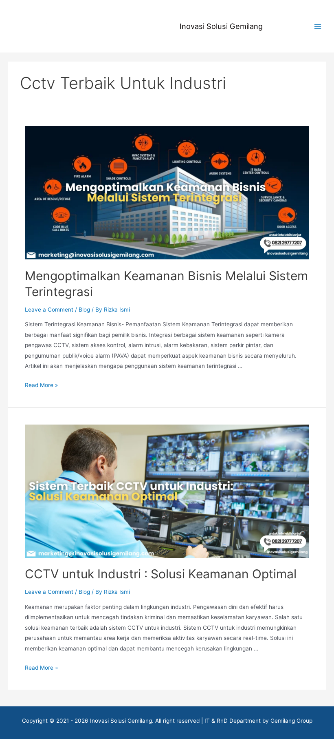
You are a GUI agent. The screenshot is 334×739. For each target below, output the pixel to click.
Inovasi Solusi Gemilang (221, 26)
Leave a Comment (49, 309)
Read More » (41, 385)
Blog (84, 309)
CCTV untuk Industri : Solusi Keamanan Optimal (161, 573)
